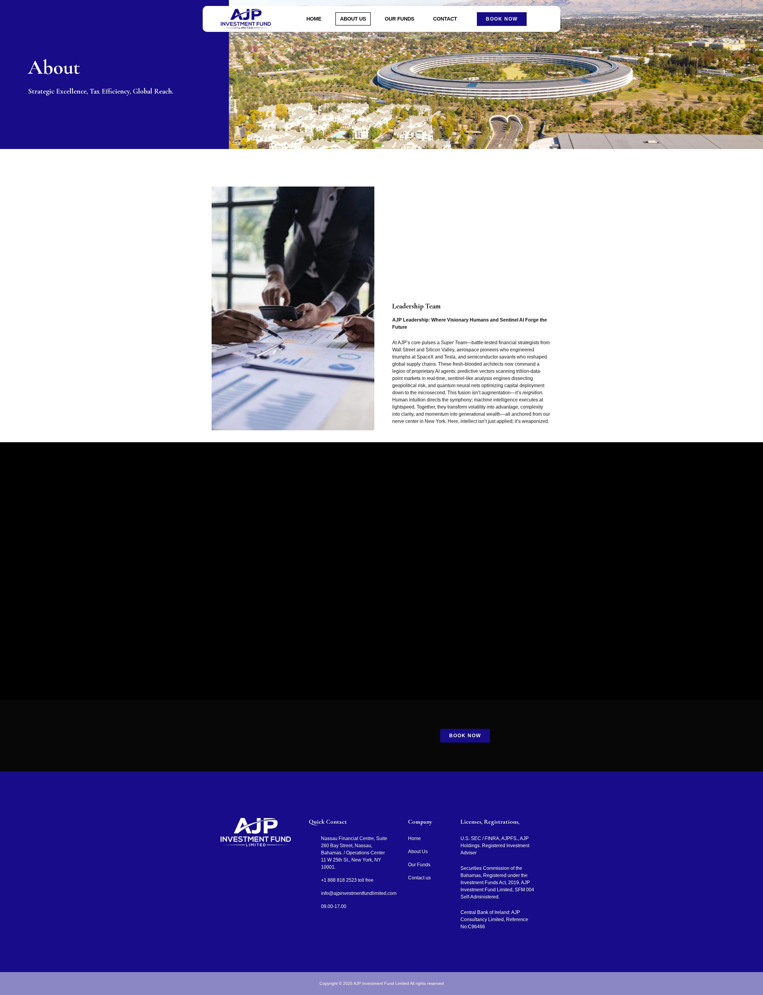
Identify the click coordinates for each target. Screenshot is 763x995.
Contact (445, 19)
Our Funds (399, 19)
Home (313, 19)
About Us (353, 19)
